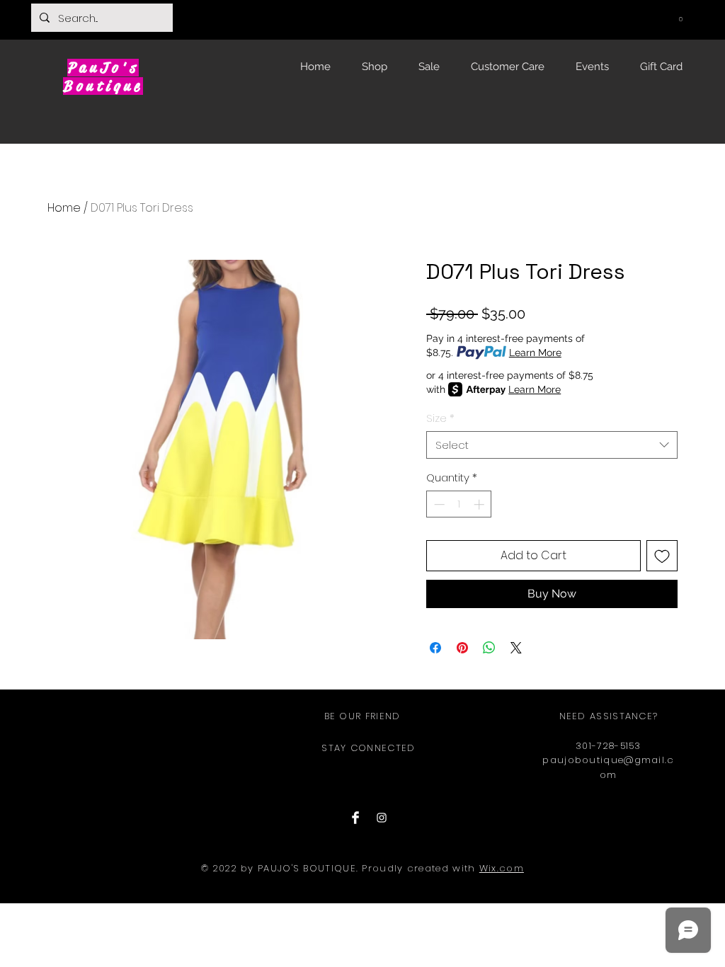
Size (440, 418)
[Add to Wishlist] (662, 555)
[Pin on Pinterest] (462, 647)
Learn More (535, 352)
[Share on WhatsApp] (489, 647)
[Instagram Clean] (381, 817)
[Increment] (480, 504)
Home (64, 208)
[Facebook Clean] (355, 817)
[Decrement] (437, 504)
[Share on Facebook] (435, 647)
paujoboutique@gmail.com (608, 767)
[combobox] (552, 445)
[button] (680, 16)
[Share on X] (516, 647)
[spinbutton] (459, 504)
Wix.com (501, 868)
